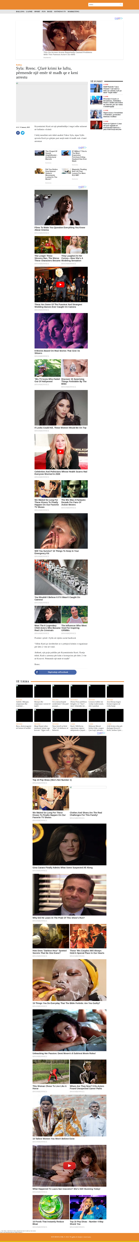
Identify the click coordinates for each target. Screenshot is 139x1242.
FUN (44, 11)
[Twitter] (23, 133)
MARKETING (73, 11)
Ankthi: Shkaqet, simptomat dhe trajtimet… (22, 704)
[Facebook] (18, 133)
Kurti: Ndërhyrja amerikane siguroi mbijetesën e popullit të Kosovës (78, 729)
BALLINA (20, 11)
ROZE (49, 11)
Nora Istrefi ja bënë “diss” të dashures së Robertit (60, 728)
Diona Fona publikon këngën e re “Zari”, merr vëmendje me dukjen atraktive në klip (78, 706)
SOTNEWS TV (60, 11)
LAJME (29, 11)
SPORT (37, 11)
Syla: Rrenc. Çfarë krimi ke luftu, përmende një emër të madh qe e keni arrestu (18, 1230)
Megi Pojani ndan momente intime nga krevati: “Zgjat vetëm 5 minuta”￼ (42, 729)
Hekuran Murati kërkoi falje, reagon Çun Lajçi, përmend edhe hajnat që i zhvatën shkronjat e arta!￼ (96, 731)
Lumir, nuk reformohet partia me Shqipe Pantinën (11, 1232)
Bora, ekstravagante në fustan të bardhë (23, 727)
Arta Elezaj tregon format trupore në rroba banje (114, 704)
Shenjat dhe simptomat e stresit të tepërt (42, 704)
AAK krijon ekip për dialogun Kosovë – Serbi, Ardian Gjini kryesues (114, 729)
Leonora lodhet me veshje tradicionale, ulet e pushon (96, 704)
